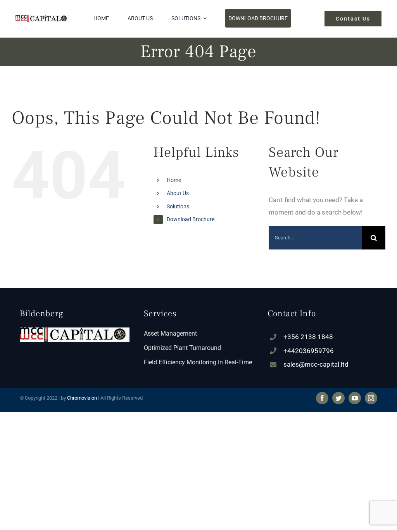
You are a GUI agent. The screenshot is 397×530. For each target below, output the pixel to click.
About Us (178, 193)
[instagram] (371, 398)
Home (174, 180)
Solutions (178, 206)
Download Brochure (190, 219)
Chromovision (82, 398)
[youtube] (355, 398)
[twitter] (338, 398)
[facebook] (322, 398)
